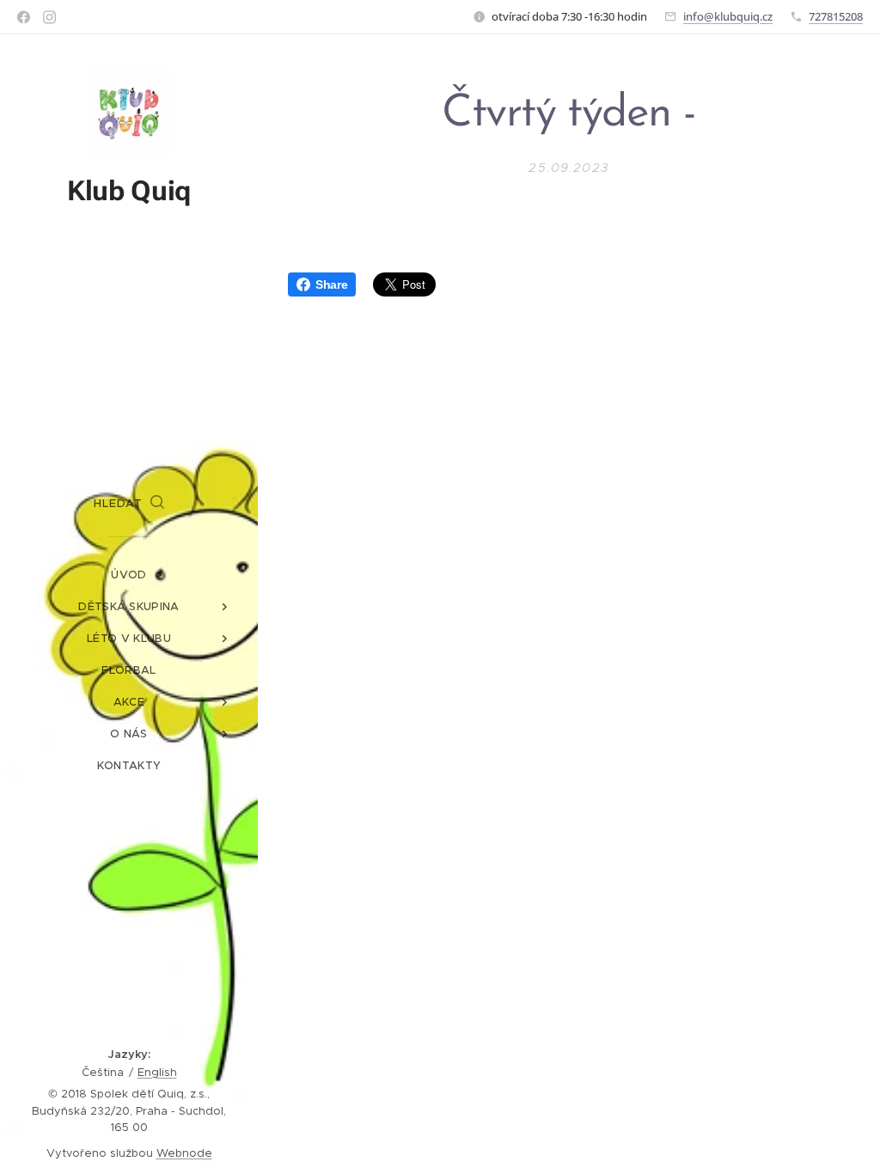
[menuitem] (129, 574)
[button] (129, 503)
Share (331, 284)
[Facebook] (23, 17)
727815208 (836, 16)
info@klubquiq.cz (728, 16)
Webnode (184, 1153)
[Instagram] (49, 17)
